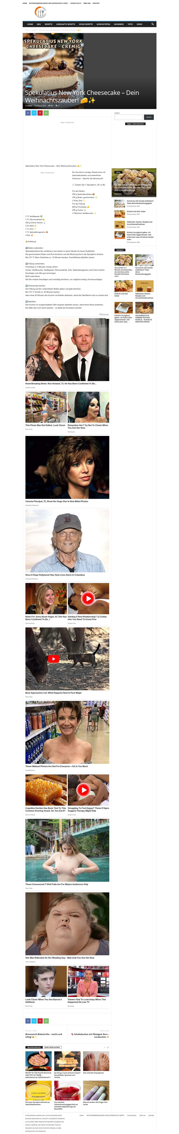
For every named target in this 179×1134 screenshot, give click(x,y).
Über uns (87, 3)
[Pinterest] (40, 113)
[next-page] (108, 1047)
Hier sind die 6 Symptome (93, 1073)
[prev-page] (105, 1047)
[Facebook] (28, 113)
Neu (39, 24)
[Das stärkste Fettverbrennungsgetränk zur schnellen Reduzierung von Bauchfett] (67, 1090)
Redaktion (118, 194)
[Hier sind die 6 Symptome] (96, 1061)
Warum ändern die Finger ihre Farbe (95, 1103)
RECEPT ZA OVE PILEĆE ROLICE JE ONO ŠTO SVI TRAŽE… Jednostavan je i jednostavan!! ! (38, 1075)
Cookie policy (75, 3)
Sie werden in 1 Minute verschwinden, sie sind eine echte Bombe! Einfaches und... (123, 272)
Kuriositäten (103, 24)
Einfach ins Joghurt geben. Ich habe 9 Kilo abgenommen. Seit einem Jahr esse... (123, 318)
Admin (29, 106)
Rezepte (48, 24)
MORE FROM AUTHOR (52, 1047)
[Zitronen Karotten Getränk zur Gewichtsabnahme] (38, 1090)
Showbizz (119, 24)
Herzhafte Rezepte (65, 24)
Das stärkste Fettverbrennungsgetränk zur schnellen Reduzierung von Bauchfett (66, 1105)
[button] (152, 24)
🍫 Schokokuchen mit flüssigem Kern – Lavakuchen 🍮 (90, 1035)
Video (139, 24)
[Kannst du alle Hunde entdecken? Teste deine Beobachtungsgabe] (120, 204)
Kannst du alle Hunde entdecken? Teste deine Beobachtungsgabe (140, 202)
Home (25, 3)
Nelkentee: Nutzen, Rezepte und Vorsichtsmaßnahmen (139, 223)
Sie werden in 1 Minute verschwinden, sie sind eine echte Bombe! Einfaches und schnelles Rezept (133, 187)
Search (117, 113)
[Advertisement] (67, 143)
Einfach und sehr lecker (136, 211)
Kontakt (96, 3)
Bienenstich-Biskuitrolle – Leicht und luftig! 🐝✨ (43, 1035)
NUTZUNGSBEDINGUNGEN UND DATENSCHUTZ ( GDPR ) (48, 3)
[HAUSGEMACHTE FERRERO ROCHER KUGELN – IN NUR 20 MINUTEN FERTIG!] (144, 308)
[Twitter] (34, 113)
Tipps (130, 24)
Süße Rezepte (86, 24)
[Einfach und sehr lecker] (120, 214)
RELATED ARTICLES (34, 1047)
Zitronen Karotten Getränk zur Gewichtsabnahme (37, 1103)
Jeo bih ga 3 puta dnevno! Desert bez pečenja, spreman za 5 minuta (67, 1075)
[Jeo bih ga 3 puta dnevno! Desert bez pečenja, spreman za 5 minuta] (67, 1061)
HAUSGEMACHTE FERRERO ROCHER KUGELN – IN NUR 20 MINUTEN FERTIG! (143, 318)
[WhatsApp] (46, 113)
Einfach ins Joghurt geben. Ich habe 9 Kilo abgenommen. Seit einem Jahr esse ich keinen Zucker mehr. (140, 236)
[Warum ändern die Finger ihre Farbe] (96, 1090)
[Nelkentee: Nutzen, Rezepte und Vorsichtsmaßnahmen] (120, 225)
